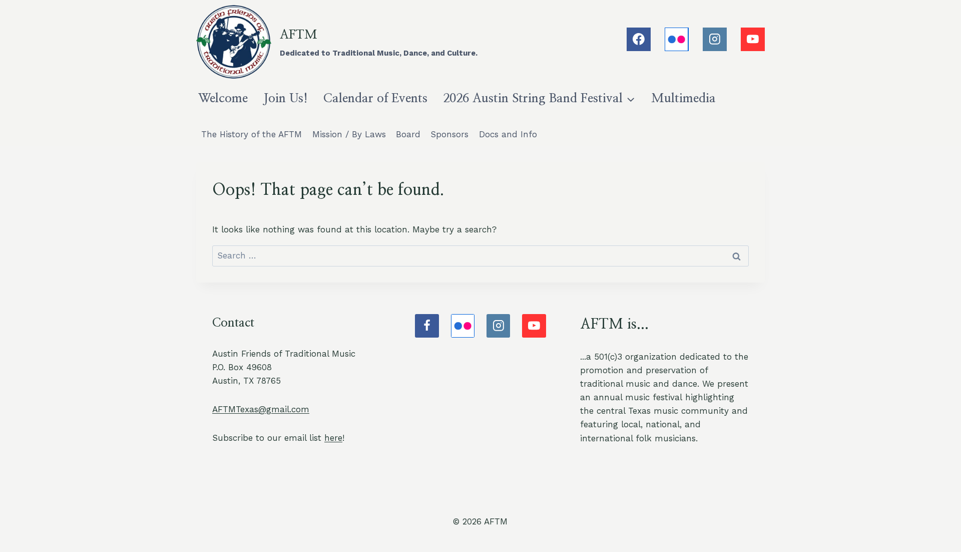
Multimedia (683, 98)
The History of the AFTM (251, 134)
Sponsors (449, 134)
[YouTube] (753, 40)
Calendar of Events (375, 98)
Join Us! (285, 98)
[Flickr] (677, 40)
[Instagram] (715, 40)
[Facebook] (639, 40)
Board (408, 134)
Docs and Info (508, 134)
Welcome (223, 98)
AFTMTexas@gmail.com (260, 409)
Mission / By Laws (349, 134)
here (333, 438)
